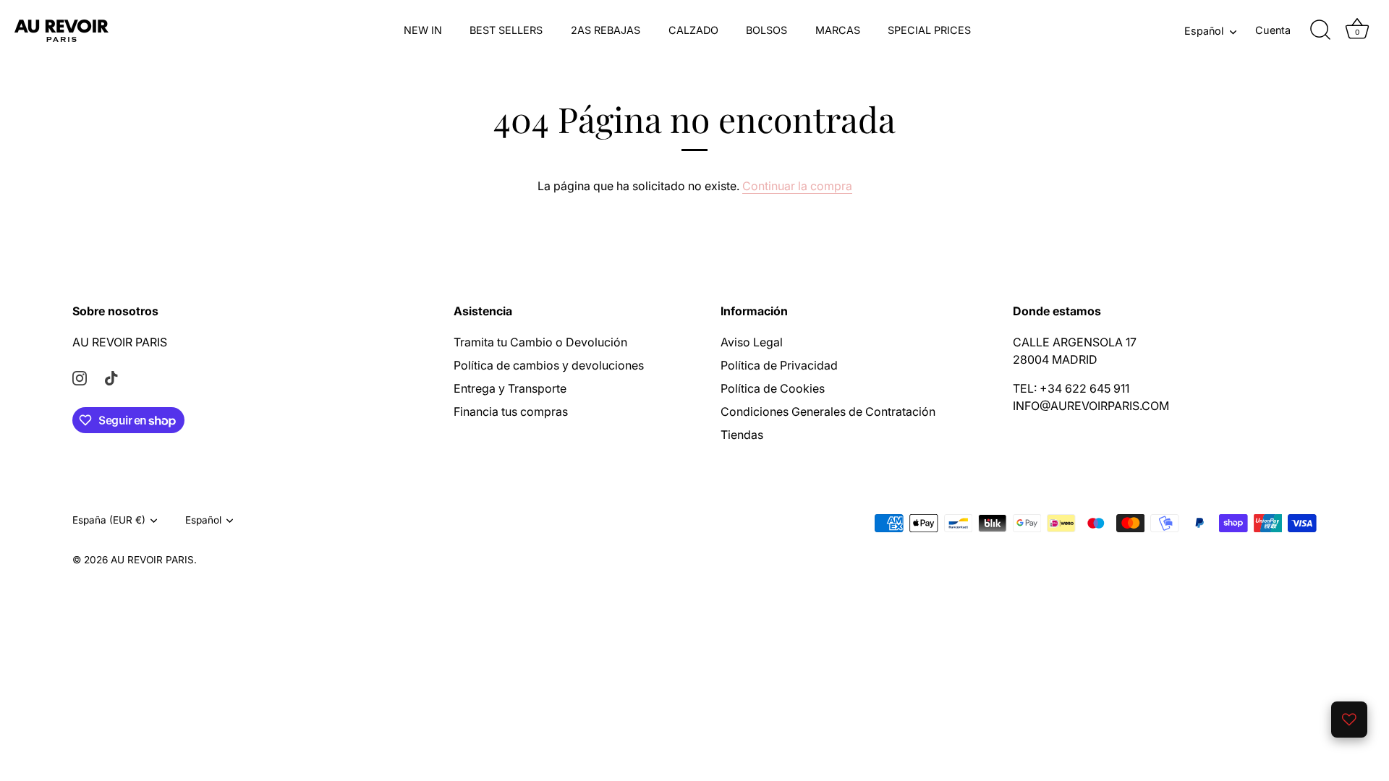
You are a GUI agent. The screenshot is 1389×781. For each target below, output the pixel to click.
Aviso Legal (752, 342)
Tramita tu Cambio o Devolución (540, 342)
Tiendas (742, 434)
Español (1203, 31)
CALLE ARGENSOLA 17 (1075, 342)
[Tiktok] (111, 377)
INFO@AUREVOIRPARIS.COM (1091, 405)
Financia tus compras (511, 411)
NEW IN (423, 30)
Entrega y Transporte (510, 388)
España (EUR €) (108, 520)
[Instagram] (79, 377)
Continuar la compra (797, 186)
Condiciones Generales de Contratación (828, 411)
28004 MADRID (1055, 359)
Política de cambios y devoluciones (549, 365)
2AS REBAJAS (605, 30)
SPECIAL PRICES (929, 30)
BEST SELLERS (506, 30)
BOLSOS (766, 30)
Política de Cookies (773, 388)
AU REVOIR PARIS (119, 342)
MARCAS (837, 30)
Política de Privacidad (779, 365)
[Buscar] (1320, 30)
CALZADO (693, 30)
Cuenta (1273, 30)
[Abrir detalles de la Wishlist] (1349, 719)
